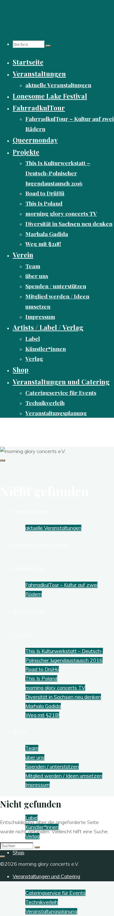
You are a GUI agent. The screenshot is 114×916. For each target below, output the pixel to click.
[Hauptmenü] (2, 460)
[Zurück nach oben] (2, 856)
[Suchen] (48, 46)
